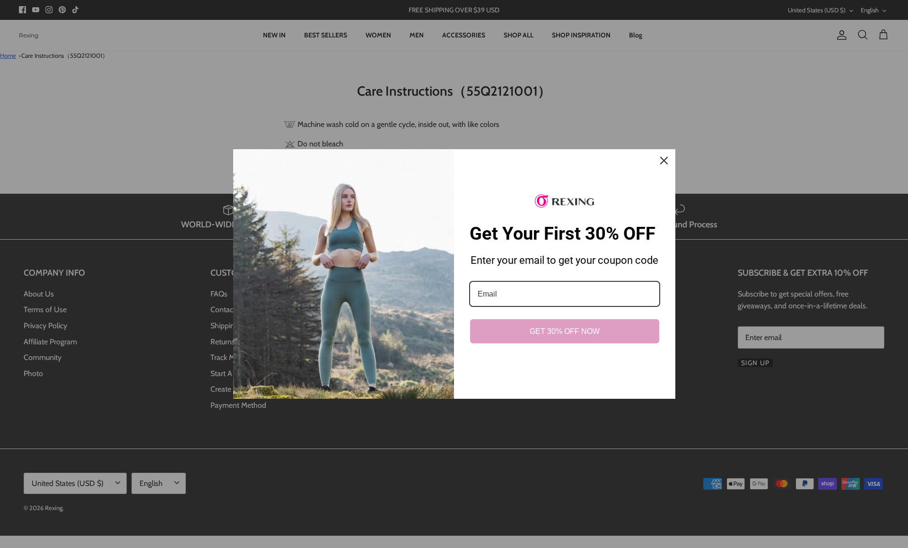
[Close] (664, 160)
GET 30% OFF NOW (565, 331)
